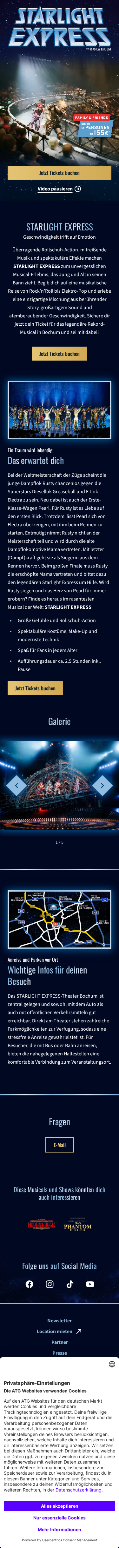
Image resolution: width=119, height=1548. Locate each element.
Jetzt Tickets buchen (59, 353)
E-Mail (60, 1145)
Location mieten (54, 1331)
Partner (59, 1342)
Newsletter (59, 1320)
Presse (59, 1353)
